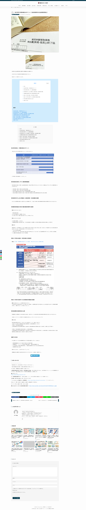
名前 (14, 478)
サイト (14, 485)
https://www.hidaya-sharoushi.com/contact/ (36, 380)
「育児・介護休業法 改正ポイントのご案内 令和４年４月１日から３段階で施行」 (29, 241)
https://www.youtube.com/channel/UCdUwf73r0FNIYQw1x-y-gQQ (43, 385)
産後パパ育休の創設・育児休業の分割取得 (31, 95)
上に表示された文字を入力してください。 (19, 492)
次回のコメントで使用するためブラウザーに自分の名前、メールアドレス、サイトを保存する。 (29, 488)
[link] (22, 419)
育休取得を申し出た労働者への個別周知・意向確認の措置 (33, 91)
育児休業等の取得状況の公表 (28, 98)
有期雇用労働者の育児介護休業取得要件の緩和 (31, 93)
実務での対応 (26, 100)
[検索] (74, 0)
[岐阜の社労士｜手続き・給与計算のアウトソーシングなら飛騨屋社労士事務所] (43, 3)
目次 (24, 86)
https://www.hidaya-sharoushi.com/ (18, 374)
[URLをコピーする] (55, 397)
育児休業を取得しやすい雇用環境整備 (30, 89)
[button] (15, 397)
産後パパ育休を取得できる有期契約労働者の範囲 (32, 96)
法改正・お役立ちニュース (15, 14)
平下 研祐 (16, 415)
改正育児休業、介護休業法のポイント (30, 88)
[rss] (73, 0)
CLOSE (47, 83)
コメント (14, 466)
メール (14, 481)
